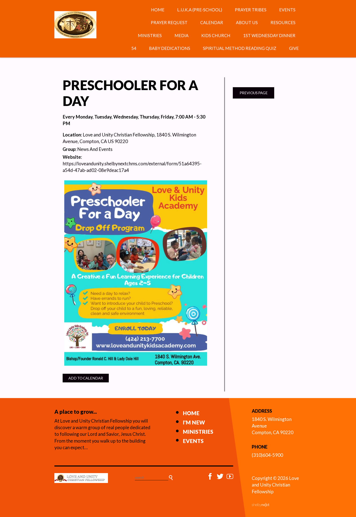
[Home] (81, 478)
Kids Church (215, 35)
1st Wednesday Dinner (269, 35)
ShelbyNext (260, 505)
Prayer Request (169, 22)
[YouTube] (230, 476)
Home (157, 9)
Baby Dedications (169, 48)
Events (287, 9)
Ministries (150, 35)
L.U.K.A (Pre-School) (199, 9)
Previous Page (254, 92)
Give (294, 48)
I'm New (194, 422)
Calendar (211, 22)
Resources (283, 22)
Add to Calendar (85, 378)
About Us (247, 22)
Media (181, 35)
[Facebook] (210, 476)
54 (133, 48)
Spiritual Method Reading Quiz (239, 48)
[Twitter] (220, 476)
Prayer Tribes (250, 9)
